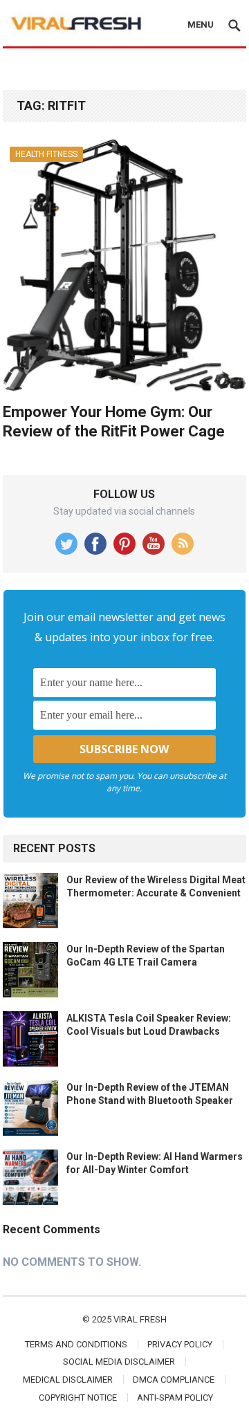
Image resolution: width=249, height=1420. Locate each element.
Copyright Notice (78, 1397)
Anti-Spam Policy (175, 1397)
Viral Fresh (140, 1319)
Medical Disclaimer (68, 1379)
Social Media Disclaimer (119, 1361)
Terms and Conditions (76, 1344)
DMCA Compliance (173, 1379)
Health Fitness (46, 154)
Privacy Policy (179, 1344)
